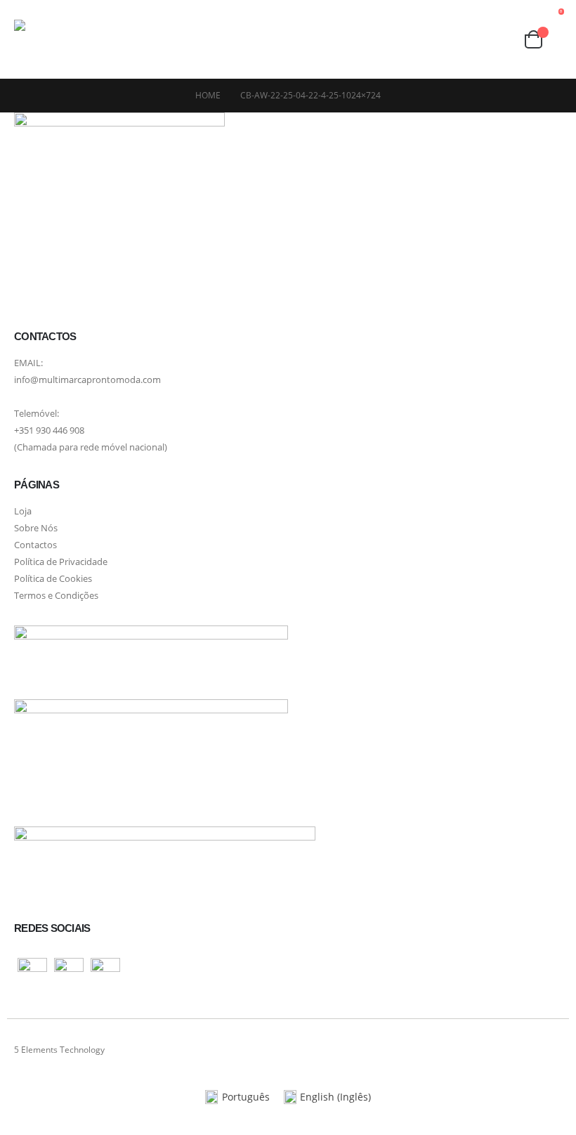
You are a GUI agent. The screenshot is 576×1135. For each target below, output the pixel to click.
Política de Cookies (53, 579)
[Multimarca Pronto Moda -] (66, 39)
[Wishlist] (475, 39)
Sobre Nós (36, 528)
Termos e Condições (56, 596)
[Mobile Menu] (141, 39)
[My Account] (448, 39)
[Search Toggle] (502, 39)
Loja (23, 511)
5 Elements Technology (59, 1050)
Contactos (35, 545)
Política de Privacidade (60, 562)
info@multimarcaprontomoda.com (87, 380)
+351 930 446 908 (49, 430)
